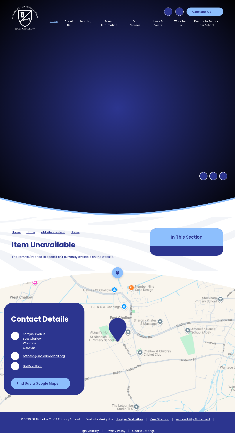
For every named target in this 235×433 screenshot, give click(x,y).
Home (16, 232)
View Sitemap (159, 419)
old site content (53, 232)
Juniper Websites (129, 419)
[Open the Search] (168, 12)
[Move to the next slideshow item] (213, 176)
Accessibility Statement (193, 419)
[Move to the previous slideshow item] (203, 176)
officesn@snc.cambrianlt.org (44, 356)
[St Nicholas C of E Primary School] (25, 18)
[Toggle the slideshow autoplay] (223, 176)
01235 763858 (32, 366)
